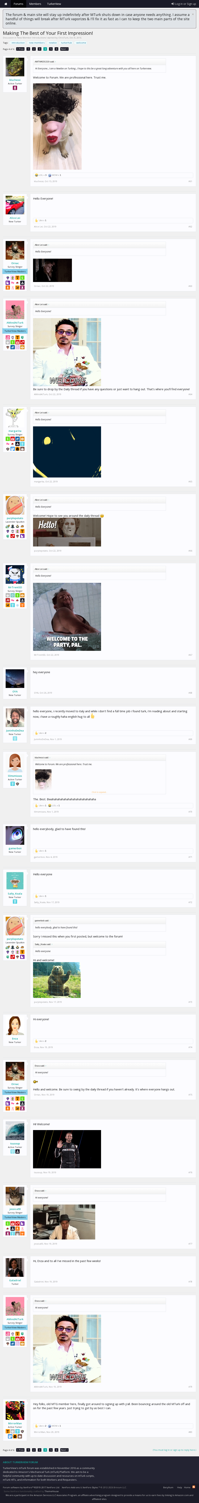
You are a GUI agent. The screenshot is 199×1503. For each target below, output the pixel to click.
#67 (190, 655)
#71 (190, 857)
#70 (190, 811)
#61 (190, 181)
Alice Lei (15, 217)
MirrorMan (15, 1423)
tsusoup (15, 1143)
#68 (190, 692)
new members (37, 42)
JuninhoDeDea (15, 730)
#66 (190, 550)
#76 (190, 1172)
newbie (53, 42)
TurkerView (54, 4)
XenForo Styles (90, 1487)
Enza (15, 1038)
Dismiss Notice (192, 14)
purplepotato (15, 518)
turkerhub (66, 42)
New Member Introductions (31, 37)
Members (35, 4)
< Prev (20, 48)
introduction (18, 42)
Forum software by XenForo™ (31, 1487)
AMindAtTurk (15, 322)
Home (6, 4)
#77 (190, 1243)
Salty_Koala (15, 893)
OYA (15, 691)
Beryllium (168, 1487)
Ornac (15, 263)
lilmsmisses (15, 775)
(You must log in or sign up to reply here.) (174, 1449)
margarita (15, 430)
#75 (190, 1094)
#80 (190, 1432)
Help (179, 1487)
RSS (193, 1487)
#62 (190, 226)
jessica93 (15, 1209)
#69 (190, 739)
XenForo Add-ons (71, 1487)
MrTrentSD (15, 587)
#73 (190, 1002)
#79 (190, 1386)
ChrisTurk (63, 37)
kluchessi (15, 79)
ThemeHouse (52, 1491)
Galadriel (15, 1280)
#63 (190, 286)
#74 (190, 1047)
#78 (190, 1281)
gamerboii (15, 848)
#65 (190, 481)
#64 (190, 394)
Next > (64, 48)
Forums (18, 4)
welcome (81, 42)
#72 (190, 902)
